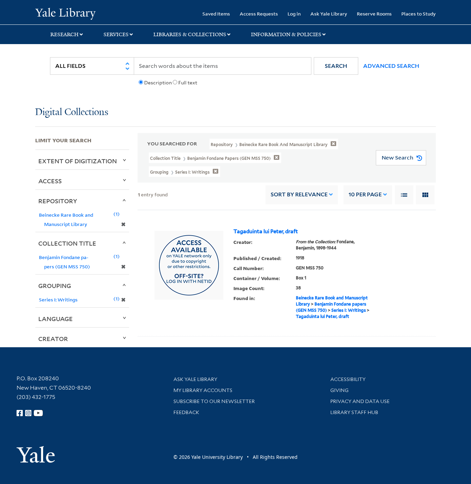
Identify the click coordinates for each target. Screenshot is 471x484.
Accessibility (347, 379)
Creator (53, 338)
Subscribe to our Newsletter (214, 401)
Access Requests (259, 13)
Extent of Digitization (77, 161)
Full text (187, 82)
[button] (336, 66)
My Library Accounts (202, 390)
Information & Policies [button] (286, 34)
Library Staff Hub (354, 412)
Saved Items (216, 13)
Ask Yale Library (328, 13)
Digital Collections (71, 112)
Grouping (54, 285)
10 (365, 194)
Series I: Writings (348, 310)
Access (50, 181)
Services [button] (116, 34)
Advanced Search (391, 66)
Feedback (186, 412)
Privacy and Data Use (360, 401)
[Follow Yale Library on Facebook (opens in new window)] (20, 413)
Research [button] (64, 34)
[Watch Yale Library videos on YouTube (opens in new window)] (38, 413)
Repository (57, 201)
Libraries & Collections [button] (189, 34)
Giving (339, 390)
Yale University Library (65, 13)
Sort (299, 194)
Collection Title (67, 243)
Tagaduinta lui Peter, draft (265, 231)
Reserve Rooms (374, 13)
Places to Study (418, 13)
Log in (294, 13)
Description (158, 82)
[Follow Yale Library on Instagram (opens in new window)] (28, 413)
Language (55, 319)
